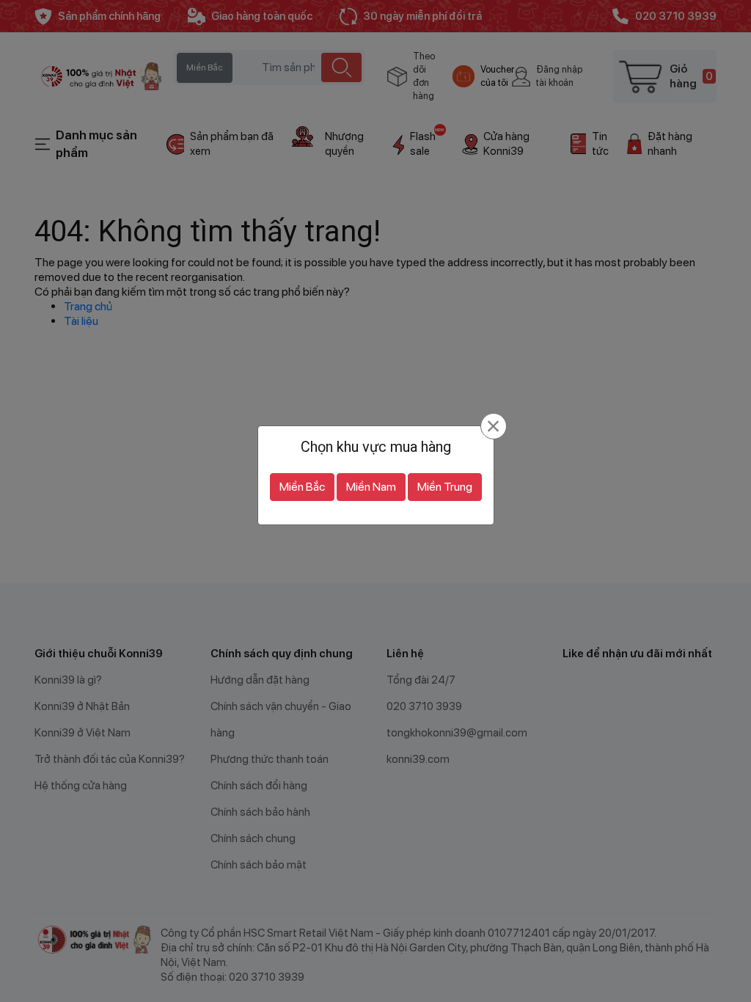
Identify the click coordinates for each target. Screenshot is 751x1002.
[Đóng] (493, 426)
